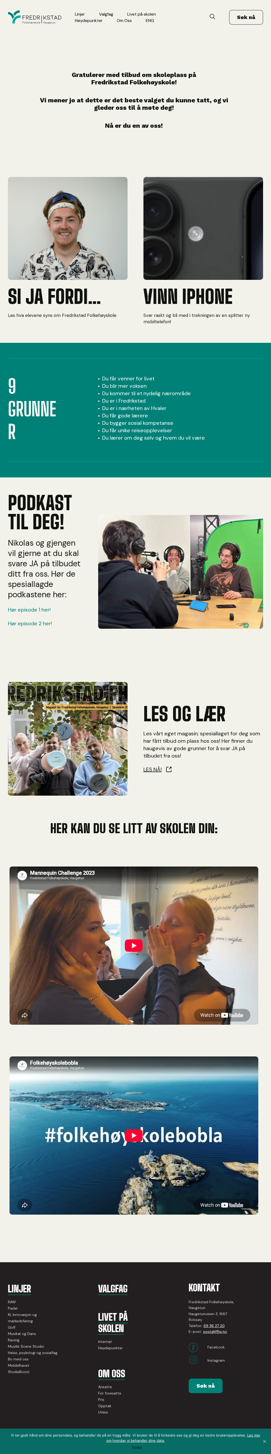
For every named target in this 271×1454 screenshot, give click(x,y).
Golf (11, 1327)
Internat (105, 1341)
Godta (137, 1447)
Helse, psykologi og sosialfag (32, 1352)
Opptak (104, 1405)
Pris (101, 1399)
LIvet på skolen (113, 1322)
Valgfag (106, 14)
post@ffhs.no (215, 1331)
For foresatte (109, 1393)
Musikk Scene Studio (26, 1346)
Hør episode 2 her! (30, 623)
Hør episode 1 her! (29, 609)
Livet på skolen (141, 14)
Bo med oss (18, 1359)
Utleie (103, 1412)
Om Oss (124, 20)
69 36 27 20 (214, 1325)
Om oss (111, 1373)
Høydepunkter (89, 20)
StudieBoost (19, 1371)
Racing (13, 1340)
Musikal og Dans (22, 1333)
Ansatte (105, 1386)
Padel (12, 1308)
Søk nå (246, 17)
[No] (264, 1441)
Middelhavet (18, 1365)
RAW (12, 1302)
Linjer (80, 14)
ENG (150, 20)
